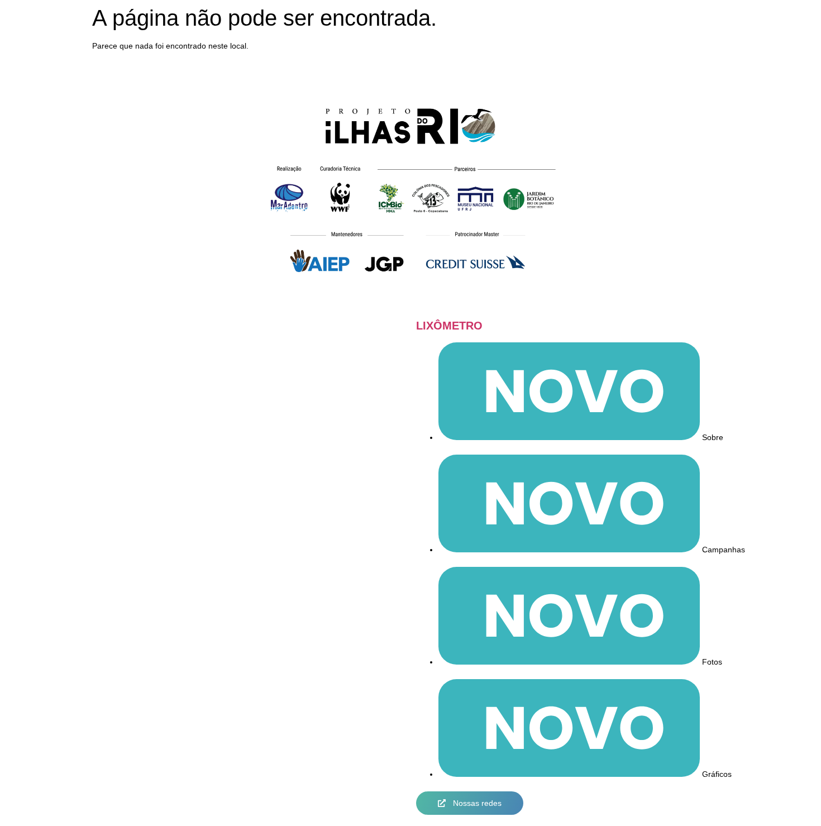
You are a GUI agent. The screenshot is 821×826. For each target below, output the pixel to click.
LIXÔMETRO (449, 325)
